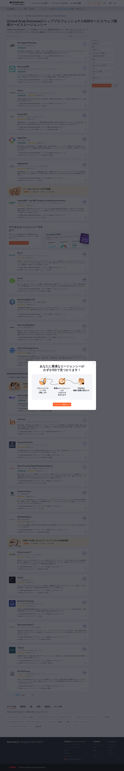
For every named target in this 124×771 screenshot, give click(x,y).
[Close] (94, 363)
